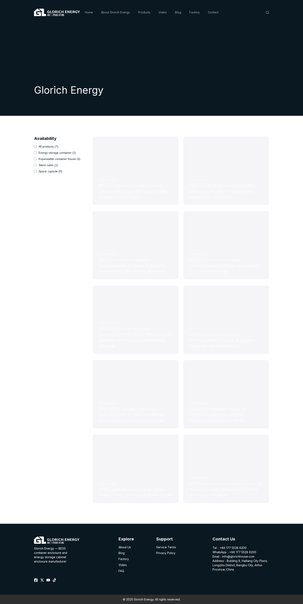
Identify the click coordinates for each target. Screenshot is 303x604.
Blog (178, 12)
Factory (194, 12)
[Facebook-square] (36, 580)
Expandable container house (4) (59, 159)
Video (163, 12)
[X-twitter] (42, 580)
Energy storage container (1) (57, 152)
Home (89, 12)
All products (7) (48, 146)
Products (144, 12)
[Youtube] (48, 580)
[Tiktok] (54, 580)
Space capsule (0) (50, 171)
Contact (213, 12)
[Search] (267, 12)
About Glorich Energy (115, 12)
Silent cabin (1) (48, 165)
